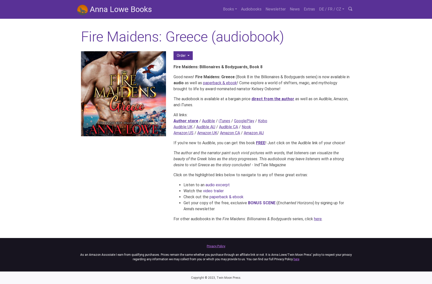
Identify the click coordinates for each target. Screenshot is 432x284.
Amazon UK (207, 132)
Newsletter (276, 9)
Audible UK (183, 126)
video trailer (213, 190)
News (295, 9)
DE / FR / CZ (330, 9)
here (318, 218)
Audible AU (205, 126)
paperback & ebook (220, 82)
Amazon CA (230, 132)
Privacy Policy (216, 246)
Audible (208, 120)
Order (181, 56)
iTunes (224, 120)
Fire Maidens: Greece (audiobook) (182, 36)
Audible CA (228, 126)
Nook (246, 126)
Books (228, 9)
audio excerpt (218, 184)
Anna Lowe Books (120, 9)
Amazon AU (254, 132)
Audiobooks (251, 9)
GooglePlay (244, 120)
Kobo (262, 120)
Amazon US (184, 132)
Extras (309, 9)
